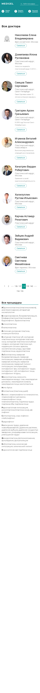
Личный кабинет (29, 11)
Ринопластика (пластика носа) (15, 410)
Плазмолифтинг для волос (14, 397)
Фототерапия (8, 441)
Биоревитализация (28, 316)
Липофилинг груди (26, 369)
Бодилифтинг (8, 321)
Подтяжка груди (26, 402)
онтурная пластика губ (12, 337)
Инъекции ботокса (10, 333)
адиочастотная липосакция (15, 408)
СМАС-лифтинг (22, 416)
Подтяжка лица (21, 404)
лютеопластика (9, 328)
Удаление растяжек (28, 428)
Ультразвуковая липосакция (24, 432)
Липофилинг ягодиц (11, 373)
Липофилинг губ (9, 371)
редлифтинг (8, 422)
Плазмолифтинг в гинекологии (23, 395)
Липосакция (7, 366)
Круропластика (23, 351)
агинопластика (9, 324)
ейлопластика (8, 444)
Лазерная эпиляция (11, 362)
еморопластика (9, 438)
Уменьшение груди (10, 435)
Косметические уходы (12, 349)
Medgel (8, 3)
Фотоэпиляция (21, 441)
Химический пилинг (23, 446)
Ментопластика (26, 384)
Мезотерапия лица (10, 384)
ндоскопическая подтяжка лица (17, 450)
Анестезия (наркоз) (10, 310)
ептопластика (8, 416)
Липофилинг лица (25, 371)
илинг (5, 395)
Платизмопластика (10, 402)
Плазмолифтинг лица (11, 399)
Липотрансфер (20, 366)
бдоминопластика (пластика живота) (19, 308)
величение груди (10, 425)
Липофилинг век (9, 369)
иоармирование (10, 316)
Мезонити (21, 377)
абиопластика (9, 355)
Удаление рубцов (10, 430)
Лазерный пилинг (22, 364)
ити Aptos (7, 388)
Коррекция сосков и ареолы (15, 346)
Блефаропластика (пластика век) (16, 318)
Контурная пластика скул (21, 344)
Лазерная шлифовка (23, 359)
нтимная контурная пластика (15, 331)
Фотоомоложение (26, 438)
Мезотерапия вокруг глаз (13, 379)
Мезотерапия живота (21, 382)
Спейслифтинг (8, 418)
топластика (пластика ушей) (15, 391)
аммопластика (9, 377)
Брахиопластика (22, 321)
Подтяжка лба (8, 404)
